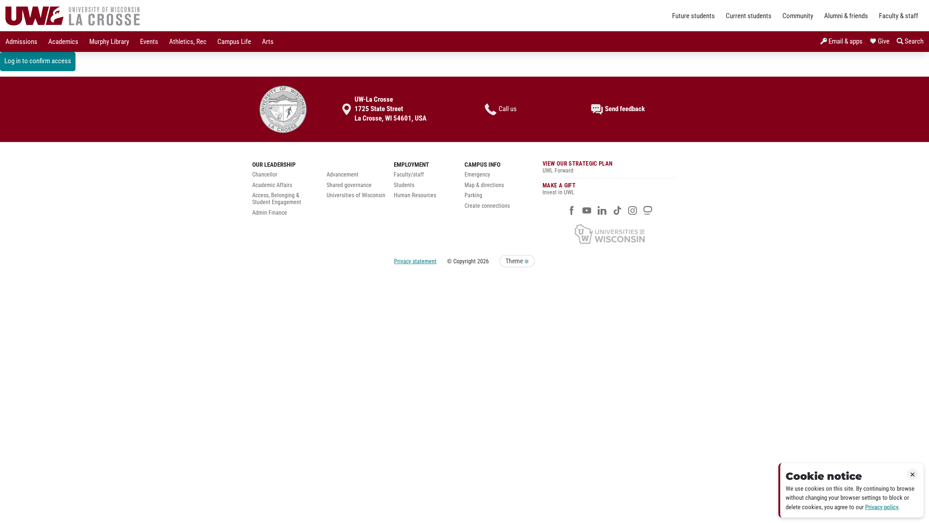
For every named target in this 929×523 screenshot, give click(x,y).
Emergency (477, 174)
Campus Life (234, 42)
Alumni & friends (846, 16)
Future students (693, 16)
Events (149, 42)
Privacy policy (881, 507)
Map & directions (484, 185)
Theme (515, 261)
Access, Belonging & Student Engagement (276, 199)
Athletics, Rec (187, 42)
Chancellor (264, 174)
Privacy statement (415, 261)
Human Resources (415, 195)
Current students (749, 16)
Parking (473, 195)
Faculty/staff (409, 174)
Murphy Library (109, 42)
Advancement (343, 174)
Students (404, 185)
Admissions (21, 42)
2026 (483, 261)
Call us (508, 109)
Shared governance (349, 185)
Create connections (487, 206)
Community (797, 16)
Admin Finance (269, 213)
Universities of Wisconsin (356, 195)
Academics (63, 42)
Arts (268, 42)
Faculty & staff (898, 16)
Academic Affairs (272, 185)
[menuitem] (21, 41)
